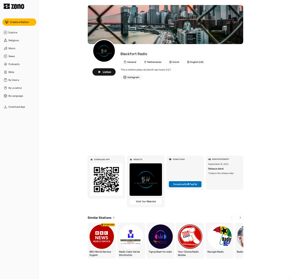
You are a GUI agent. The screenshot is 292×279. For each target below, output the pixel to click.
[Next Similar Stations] (240, 218)
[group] (165, 240)
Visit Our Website (146, 201)
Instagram (133, 77)
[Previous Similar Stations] (232, 218)
